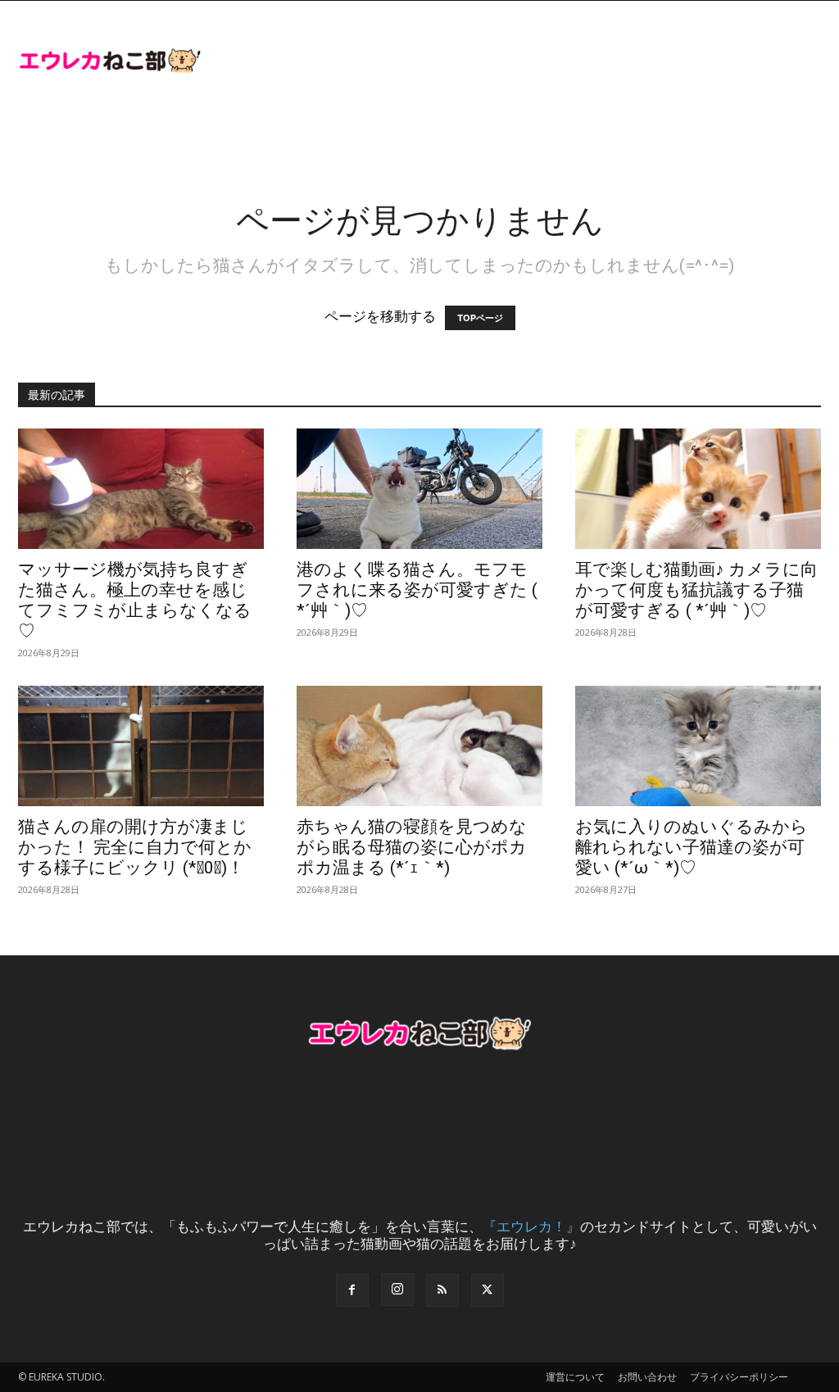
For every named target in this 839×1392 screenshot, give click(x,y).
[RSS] (442, 1290)
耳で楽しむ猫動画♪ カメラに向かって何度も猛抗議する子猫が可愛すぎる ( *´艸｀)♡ (696, 590)
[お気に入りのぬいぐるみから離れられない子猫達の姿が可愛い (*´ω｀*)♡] (698, 746)
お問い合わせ (647, 1377)
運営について (575, 1377)
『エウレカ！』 (531, 1226)
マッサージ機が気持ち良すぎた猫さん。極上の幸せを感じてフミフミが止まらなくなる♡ (135, 600)
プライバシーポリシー (739, 1377)
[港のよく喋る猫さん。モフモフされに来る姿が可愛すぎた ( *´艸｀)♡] (419, 488)
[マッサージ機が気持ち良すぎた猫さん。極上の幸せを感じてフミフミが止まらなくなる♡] (141, 488)
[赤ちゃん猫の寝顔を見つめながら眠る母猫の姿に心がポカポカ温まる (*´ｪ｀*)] (419, 746)
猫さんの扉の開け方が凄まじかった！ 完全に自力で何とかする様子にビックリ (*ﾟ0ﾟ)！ (135, 847)
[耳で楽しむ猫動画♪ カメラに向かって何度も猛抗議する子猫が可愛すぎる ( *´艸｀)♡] (698, 488)
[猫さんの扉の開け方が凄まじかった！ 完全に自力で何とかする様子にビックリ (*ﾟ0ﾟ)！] (141, 746)
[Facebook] (352, 1290)
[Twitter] (487, 1290)
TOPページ (480, 318)
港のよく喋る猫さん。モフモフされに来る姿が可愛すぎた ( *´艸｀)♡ (417, 590)
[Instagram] (397, 1289)
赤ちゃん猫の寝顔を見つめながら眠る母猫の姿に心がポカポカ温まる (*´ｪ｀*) (412, 847)
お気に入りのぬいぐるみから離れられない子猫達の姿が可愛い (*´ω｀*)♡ (691, 847)
